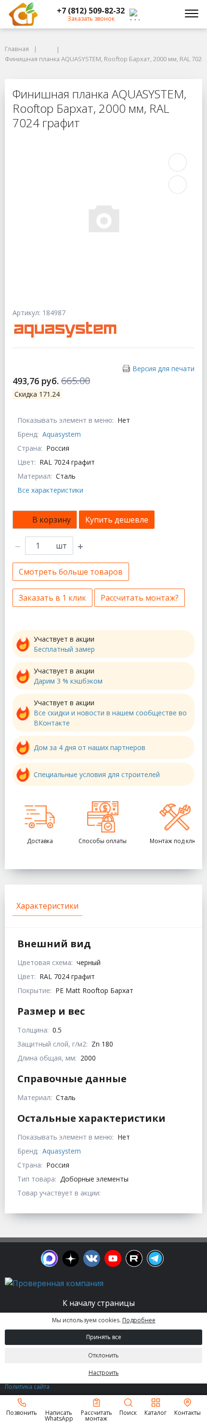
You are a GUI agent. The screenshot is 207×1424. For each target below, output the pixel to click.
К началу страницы (100, 1303)
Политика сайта (27, 1387)
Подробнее (138, 1320)
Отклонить (103, 1355)
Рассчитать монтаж (96, 1415)
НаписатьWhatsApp (59, 1415)
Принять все (103, 1337)
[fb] (49, 1258)
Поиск (128, 1412)
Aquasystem (61, 434)
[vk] (91, 1258)
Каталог (155, 1412)
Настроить (104, 1373)
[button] (90, 10)
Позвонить (21, 1412)
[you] (112, 1258)
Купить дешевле (116, 519)
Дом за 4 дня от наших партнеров (89, 747)
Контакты (187, 1412)
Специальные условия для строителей (97, 774)
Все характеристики (50, 490)
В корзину (51, 519)
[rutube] (134, 1258)
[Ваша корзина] (166, 14)
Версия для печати (163, 368)
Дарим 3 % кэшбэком (68, 680)
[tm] (155, 1258)
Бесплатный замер (64, 649)
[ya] (70, 1258)
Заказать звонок (91, 18)
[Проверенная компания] (54, 1283)
